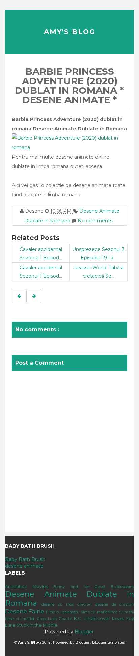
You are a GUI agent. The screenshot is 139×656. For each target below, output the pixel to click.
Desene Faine (24, 611)
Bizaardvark (122, 586)
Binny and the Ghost (79, 586)
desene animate (24, 566)
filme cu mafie (94, 612)
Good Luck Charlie (54, 618)
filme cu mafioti (20, 618)
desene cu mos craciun (66, 604)
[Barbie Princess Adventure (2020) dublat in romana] (69, 142)
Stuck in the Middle (37, 625)
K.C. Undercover (92, 618)
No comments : (96, 221)
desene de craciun (114, 604)
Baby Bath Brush (25, 559)
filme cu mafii (121, 612)
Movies (118, 618)
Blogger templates (108, 642)
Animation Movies (26, 586)
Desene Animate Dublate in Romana (69, 598)
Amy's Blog (69, 32)
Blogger (84, 632)
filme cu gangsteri (63, 612)
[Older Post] (34, 296)
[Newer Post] (19, 296)
